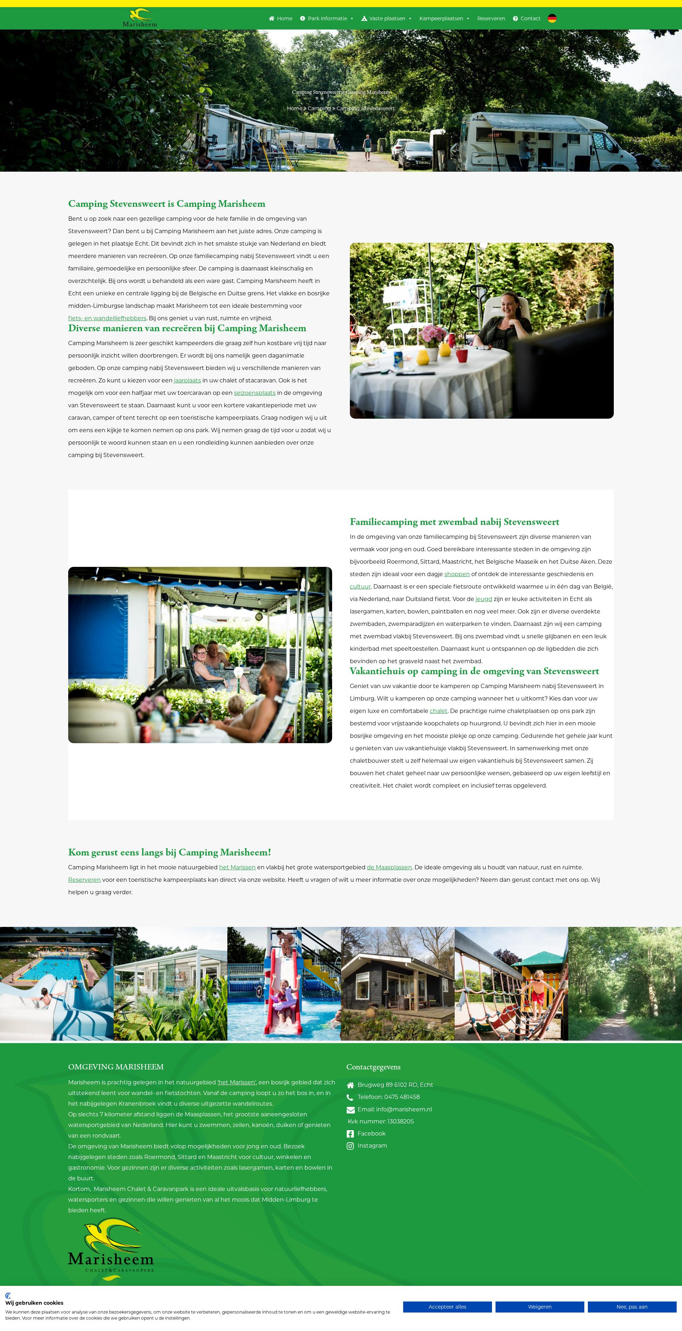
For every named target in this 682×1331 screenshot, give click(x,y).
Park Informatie (327, 18)
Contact (531, 18)
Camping (319, 108)
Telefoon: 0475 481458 (387, 1097)
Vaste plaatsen (387, 18)
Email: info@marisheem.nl (393, 1109)
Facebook (370, 1133)
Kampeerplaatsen (441, 18)
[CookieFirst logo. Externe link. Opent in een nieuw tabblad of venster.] (8, 1296)
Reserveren (491, 18)
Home (284, 18)
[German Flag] (552, 18)
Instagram (371, 1145)
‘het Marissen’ (236, 1082)
